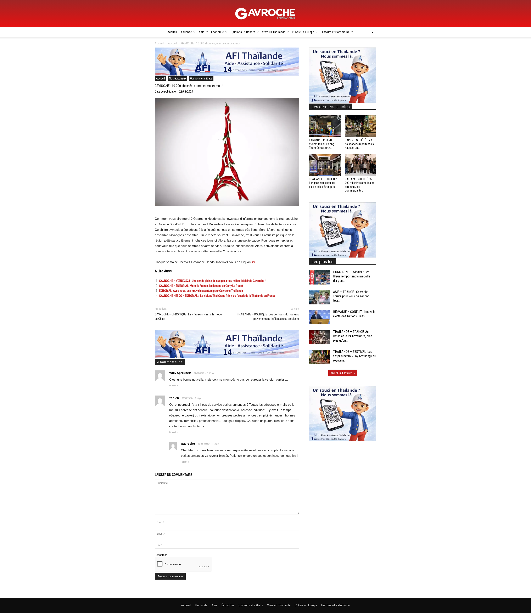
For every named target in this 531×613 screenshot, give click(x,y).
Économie (217, 32)
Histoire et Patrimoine (335, 32)
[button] (371, 32)
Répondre (173, 385)
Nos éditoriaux (177, 78)
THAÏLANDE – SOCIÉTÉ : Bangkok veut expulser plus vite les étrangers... (323, 182)
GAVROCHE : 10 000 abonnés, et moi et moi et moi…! (189, 86)
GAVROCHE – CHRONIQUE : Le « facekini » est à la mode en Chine (188, 317)
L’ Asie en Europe (303, 32)
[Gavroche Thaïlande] (265, 13)
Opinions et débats (243, 32)
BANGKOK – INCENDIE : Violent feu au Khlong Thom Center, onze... (322, 143)
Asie (202, 32)
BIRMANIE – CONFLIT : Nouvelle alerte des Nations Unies (354, 314)
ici (253, 262)
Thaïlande (185, 32)
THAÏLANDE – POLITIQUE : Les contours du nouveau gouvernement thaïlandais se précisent (268, 317)
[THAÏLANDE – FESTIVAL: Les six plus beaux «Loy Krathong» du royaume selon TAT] (319, 357)
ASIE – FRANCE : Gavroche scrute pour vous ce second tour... (351, 296)
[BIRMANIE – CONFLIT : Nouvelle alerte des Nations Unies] (319, 317)
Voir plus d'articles (341, 373)
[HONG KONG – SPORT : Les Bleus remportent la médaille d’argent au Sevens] (319, 277)
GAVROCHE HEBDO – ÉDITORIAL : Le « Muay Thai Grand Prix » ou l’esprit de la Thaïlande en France (217, 296)
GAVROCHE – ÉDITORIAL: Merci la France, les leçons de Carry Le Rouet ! (201, 286)
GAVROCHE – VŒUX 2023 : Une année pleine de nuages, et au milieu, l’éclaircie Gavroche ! (212, 281)
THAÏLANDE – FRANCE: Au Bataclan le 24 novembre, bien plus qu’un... (352, 336)
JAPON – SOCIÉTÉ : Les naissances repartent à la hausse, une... (360, 143)
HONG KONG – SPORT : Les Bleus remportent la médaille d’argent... (351, 276)
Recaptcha (161, 555)
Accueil (172, 32)
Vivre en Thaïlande (273, 32)
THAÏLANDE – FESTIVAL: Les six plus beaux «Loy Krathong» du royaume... (354, 356)
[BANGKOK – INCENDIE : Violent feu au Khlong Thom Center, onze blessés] (325, 126)
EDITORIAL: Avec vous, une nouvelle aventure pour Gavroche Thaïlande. (201, 291)
